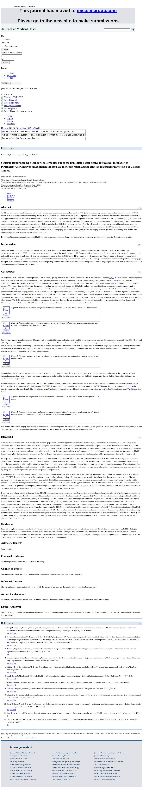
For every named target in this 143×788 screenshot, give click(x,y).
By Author (11, 75)
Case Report (10, 197)
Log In (10, 118)
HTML (15, 97)
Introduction (11, 195)
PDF (21, 97)
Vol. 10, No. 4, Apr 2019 (20, 128)
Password (6, 42)
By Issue (10, 73)
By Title (10, 78)
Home (9, 116)
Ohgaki (36, 128)
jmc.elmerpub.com (97, 10)
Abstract (7, 97)
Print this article (11, 100)
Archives (11, 123)
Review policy (10, 108)
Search (10, 121)
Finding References (12, 105)
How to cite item (11, 103)
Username (6, 39)
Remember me (11, 46)
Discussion (10, 199)
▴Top (140, 207)
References (10, 200)
